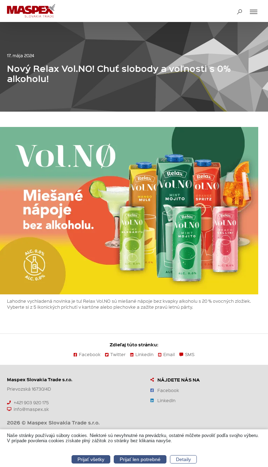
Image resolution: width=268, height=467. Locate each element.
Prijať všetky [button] (90, 459)
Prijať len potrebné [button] (140, 459)
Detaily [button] (183, 459)
